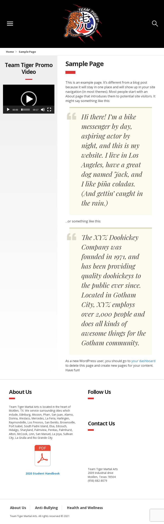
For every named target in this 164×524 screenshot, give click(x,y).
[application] (28, 99)
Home (10, 51)
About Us (18, 507)
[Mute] (43, 110)
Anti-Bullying (46, 507)
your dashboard (143, 361)
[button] (29, 99)
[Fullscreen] (49, 110)
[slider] (25, 110)
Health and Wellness (85, 507)
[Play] (8, 110)
